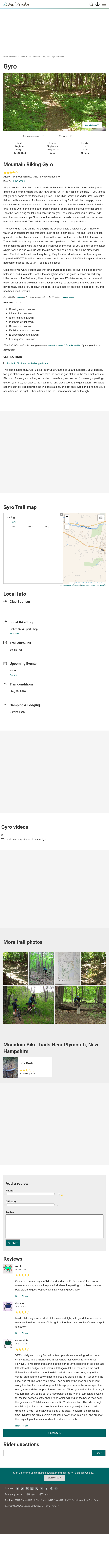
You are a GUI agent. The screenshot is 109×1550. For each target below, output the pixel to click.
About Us (22, 1494)
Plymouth (55, 56)
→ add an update (67, 297)
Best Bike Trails (38, 1500)
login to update (16, 695)
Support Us (34, 1494)
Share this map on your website (93, 585)
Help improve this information (64, 345)
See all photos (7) (92, 125)
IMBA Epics (54, 1500)
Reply (17, 1296)
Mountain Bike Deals (88, 1500)
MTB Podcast (22, 1500)
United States (31, 56)
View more (14, 633)
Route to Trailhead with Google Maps (28, 363)
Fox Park (26, 1063)
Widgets (45, 1494)
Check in (77, 136)
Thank (25, 1296)
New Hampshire (44, 56)
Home (5, 56)
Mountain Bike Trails (17, 56)
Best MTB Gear (69, 1500)
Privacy (55, 1505)
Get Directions (32, 136)
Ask (98, 1453)
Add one (13, 674)
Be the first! (16, 649)
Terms (47, 1505)
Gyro (62, 56)
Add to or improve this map (69, 585)
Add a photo (50, 136)
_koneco (19, 297)
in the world (18, 181)
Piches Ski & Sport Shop (24, 629)
